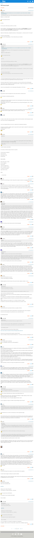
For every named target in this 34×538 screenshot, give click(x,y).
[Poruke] (30, 1)
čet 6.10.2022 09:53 (31, 421)
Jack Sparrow (4, 44)
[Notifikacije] (28, 1)
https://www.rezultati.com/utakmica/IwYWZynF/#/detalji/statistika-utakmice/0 (12, 330)
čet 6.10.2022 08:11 (31, 318)
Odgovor (28, 41)
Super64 (3, 366)
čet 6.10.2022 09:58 (31, 454)
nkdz (2, 192)
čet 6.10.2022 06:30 (31, 264)
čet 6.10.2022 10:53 (31, 501)
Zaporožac (3, 10)
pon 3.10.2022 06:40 (30, 134)
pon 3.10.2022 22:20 (30, 192)
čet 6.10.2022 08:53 (31, 404)
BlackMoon (3, 238)
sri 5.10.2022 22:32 (31, 238)
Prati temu (29, 7)
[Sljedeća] (22, 528)
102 (15, 528)
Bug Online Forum (3, 1)
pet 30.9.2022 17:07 (30, 44)
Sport (2, 3)
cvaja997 (3, 108)
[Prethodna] (11, 528)
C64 (2, 250)
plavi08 (3, 421)
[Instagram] (18, 534)
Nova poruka (2, 7)
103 (16, 528)
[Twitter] (15, 534)
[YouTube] (21, 534)
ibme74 (3, 404)
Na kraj (32, 7)
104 (18, 528)
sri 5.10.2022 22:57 (31, 250)
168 (20, 528)
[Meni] (32, 1)
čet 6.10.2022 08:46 (31, 366)
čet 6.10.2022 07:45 (31, 306)
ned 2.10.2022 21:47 (30, 108)
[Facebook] (12, 534)
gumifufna (3, 318)
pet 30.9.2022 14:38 (30, 10)
